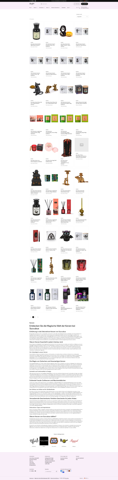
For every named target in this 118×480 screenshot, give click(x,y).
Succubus (67, 478)
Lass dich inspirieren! (80, 458)
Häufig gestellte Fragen (49, 458)
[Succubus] (32, 4)
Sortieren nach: (79, 14)
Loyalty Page (47, 463)
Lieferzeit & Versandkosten (50, 460)
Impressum (32, 478)
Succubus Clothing (33, 459)
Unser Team (32, 462)
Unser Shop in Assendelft (34, 458)
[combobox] (56, 4)
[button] (84, 4)
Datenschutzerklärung (54, 478)
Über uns (31, 460)
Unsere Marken (32, 463)
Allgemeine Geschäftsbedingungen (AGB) (42, 478)
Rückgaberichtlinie (48, 462)
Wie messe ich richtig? (49, 459)
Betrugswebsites (33, 464)
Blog (76, 459)
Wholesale (62, 459)
